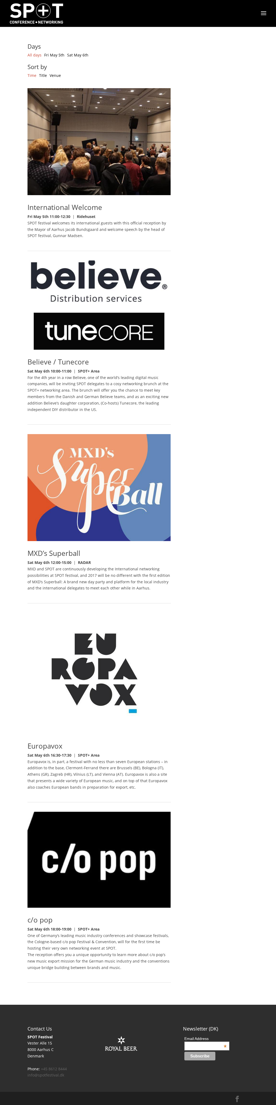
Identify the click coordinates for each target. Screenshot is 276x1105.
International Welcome (64, 207)
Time (32, 75)
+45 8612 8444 (54, 1068)
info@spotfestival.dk (45, 1075)
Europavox (45, 746)
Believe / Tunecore (58, 362)
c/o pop (40, 920)
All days (35, 55)
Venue (55, 75)
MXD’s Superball (53, 553)
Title (43, 75)
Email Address (205, 1038)
